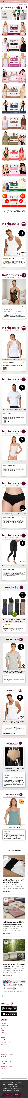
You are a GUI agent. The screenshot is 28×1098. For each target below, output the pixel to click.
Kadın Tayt (3, 1039)
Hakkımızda (4, 1071)
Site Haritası (4, 1068)
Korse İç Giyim (4, 1037)
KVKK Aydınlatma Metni (6, 1059)
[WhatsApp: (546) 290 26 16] (22, 8)
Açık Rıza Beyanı (4, 1056)
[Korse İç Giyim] (14, 90)
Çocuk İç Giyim (4, 1028)
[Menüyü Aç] (2, 7)
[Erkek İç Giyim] (14, 44)
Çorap (2, 1030)
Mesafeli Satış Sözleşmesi (7, 1054)
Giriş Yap (21, 4)
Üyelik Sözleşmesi (5, 1063)
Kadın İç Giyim (4, 1023)
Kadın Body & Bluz (5, 1042)
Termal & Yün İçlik (5, 1047)
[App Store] (9, 1014)
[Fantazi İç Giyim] (14, 153)
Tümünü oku (6, 891)
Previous (3, 15)
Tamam (17, 1094)
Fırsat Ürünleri (4, 1021)
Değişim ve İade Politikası (7, 1061)
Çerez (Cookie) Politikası (6, 1066)
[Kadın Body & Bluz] (14, 122)
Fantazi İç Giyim (4, 1044)
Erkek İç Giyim (4, 1025)
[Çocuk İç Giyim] (14, 59)
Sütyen (2, 1032)
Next (25, 15)
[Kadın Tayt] (14, 106)
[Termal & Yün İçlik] (14, 137)
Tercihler (7, 1094)
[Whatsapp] (3, 997)
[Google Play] (9, 1008)
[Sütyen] (14, 169)
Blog (4, 4)
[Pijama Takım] (14, 75)
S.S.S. (2, 1073)
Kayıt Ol (25, 4)
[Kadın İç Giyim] (14, 28)
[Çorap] (14, 184)
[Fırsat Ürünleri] (14, 200)
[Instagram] (14, 982)
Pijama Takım (4, 1035)
